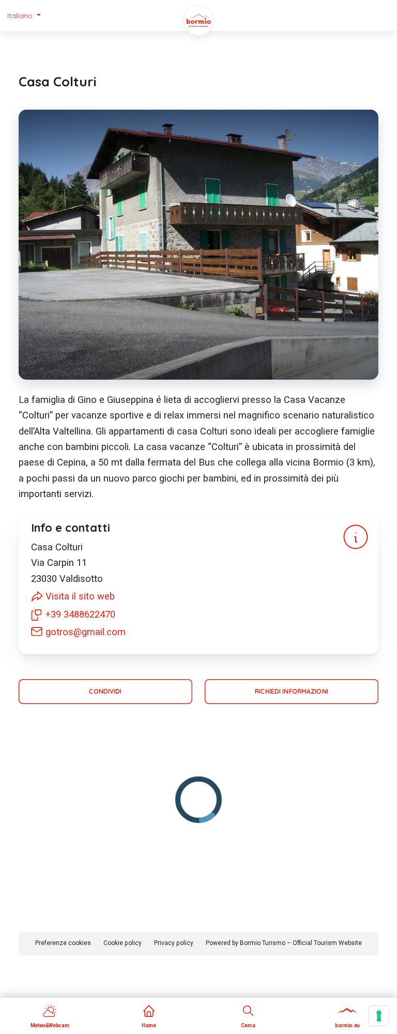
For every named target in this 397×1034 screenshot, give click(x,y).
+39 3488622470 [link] (80, 614)
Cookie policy (122, 943)
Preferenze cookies (63, 943)
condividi (105, 691)
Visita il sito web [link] (80, 596)
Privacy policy (173, 943)
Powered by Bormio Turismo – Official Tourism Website (284, 943)
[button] (24, 15)
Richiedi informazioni (291, 691)
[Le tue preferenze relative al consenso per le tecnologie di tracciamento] (379, 1016)
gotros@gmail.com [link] (85, 631)
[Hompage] (198, 20)
